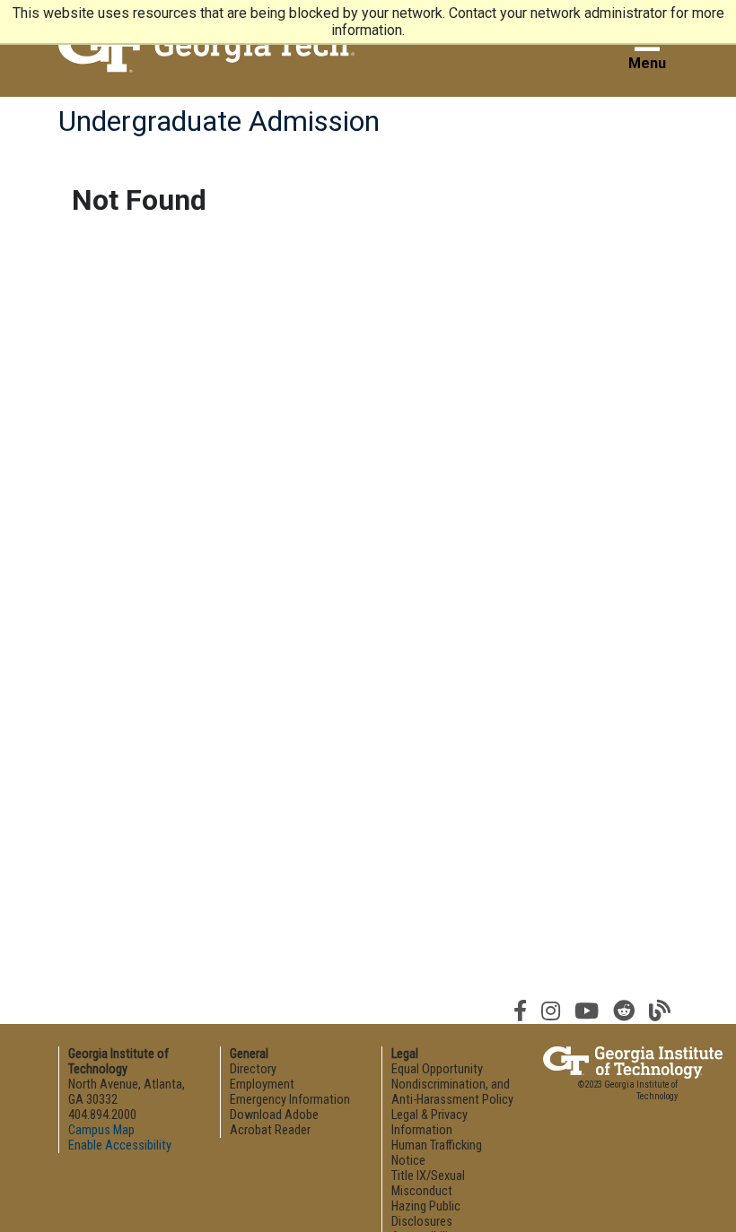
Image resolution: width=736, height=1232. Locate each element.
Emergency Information (290, 1099)
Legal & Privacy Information (429, 1122)
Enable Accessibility (119, 1145)
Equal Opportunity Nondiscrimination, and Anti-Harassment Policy (452, 1084)
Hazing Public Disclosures (425, 1214)
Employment (262, 1084)
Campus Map (101, 1130)
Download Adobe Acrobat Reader (274, 1122)
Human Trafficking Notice (436, 1153)
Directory (253, 1069)
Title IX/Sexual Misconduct (428, 1183)
